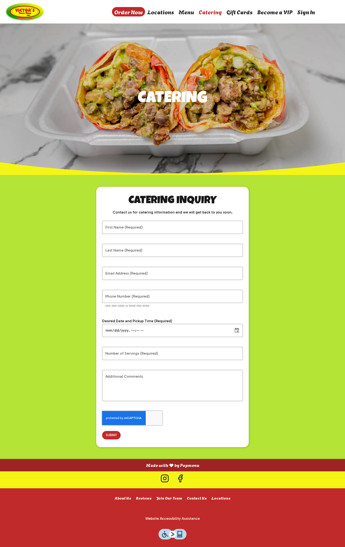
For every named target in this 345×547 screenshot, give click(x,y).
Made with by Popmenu (101, 465)
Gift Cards (239, 12)
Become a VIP (275, 12)
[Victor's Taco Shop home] (25, 11)
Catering (210, 12)
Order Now (128, 12)
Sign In (306, 12)
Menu (186, 12)
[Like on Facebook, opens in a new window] (180, 480)
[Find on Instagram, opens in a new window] (165, 480)
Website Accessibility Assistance (172, 518)
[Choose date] (236, 330)
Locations (160, 12)
